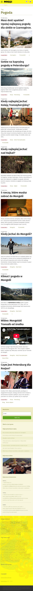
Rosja (11, 94)
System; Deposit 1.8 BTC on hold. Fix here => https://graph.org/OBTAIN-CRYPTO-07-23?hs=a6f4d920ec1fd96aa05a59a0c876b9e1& (13, 496)
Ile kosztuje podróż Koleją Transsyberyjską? (12, 435)
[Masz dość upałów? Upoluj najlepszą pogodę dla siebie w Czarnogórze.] (16, 39)
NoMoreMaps (4, 581)
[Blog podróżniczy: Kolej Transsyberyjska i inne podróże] (8, 1)
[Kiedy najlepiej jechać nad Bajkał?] (16, 164)
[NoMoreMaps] (1, 5)
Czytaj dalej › (4, 55)
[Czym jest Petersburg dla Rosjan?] (16, 380)
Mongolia (12, 227)
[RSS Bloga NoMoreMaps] (15, 569)
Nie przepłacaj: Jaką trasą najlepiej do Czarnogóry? (14, 432)
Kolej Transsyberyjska (19, 139)
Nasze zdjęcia (9, 402)
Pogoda (5, 5)
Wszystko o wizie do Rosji (8, 438)
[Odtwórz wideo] (17, 466)
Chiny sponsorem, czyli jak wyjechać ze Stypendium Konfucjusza (14, 441)
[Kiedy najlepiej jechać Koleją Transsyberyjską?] (16, 116)
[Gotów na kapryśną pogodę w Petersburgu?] (16, 77)
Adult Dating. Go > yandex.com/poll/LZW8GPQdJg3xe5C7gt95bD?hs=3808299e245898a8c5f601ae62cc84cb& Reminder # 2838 (16, 484)
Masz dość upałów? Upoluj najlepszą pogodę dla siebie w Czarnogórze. (16, 24)
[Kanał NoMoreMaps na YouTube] (8, 569)
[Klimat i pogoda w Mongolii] (16, 291)
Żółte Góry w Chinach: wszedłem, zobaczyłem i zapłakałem (16, 451)
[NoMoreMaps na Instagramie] (12, 569)
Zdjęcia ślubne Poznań (6, 577)
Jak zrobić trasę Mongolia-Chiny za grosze (12, 448)
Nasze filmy (5, 358)
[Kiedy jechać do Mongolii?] (16, 245)
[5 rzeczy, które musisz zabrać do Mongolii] (16, 208)
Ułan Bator (18, 267)
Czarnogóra (13, 55)
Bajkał (15, 186)
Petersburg (17, 94)
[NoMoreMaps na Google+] (5, 569)
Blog (3, 402)
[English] (27, 1)
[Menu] (2, 1)
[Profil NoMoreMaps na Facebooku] (2, 569)
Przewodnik (22, 55)
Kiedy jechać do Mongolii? (16, 234)
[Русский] (30, 1)
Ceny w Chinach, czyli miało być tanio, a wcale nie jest (15, 445)
